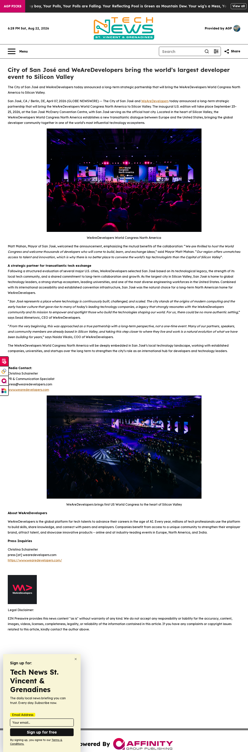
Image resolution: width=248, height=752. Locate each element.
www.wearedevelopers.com (28, 390)
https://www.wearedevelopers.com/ (35, 560)
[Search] (206, 51)
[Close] (76, 659)
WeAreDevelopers (155, 101)
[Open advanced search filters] (216, 51)
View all (238, 6)
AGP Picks (12, 6)
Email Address (22, 715)
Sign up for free (42, 732)
